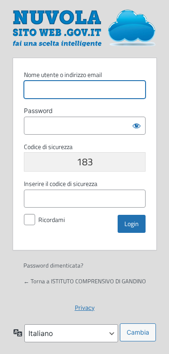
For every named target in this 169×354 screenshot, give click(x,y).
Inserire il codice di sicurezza (60, 183)
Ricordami (51, 219)
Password (38, 110)
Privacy (85, 307)
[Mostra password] (137, 126)
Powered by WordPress (85, 27)
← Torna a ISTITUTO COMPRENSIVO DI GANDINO (84, 281)
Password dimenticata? (53, 265)
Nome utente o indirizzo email (63, 74)
